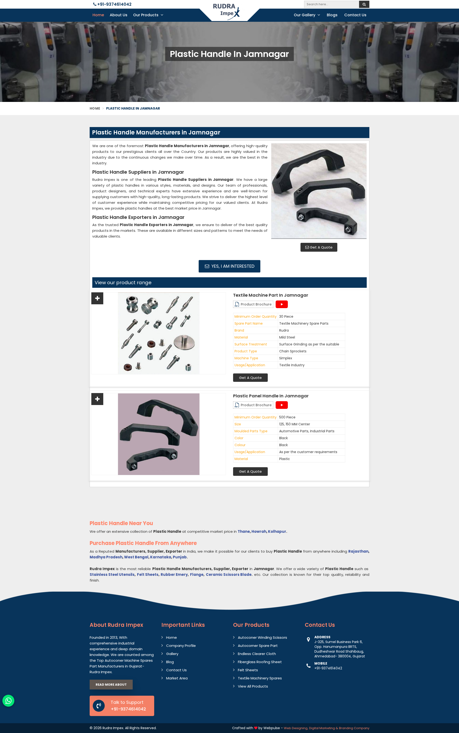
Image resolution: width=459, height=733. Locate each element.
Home (98, 15)
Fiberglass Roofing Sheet (260, 661)
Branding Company (354, 728)
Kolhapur (277, 531)
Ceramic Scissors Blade (228, 574)
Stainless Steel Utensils (112, 574)
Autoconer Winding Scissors (262, 637)
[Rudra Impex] (229, 15)
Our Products (146, 15)
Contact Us (355, 15)
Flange (196, 574)
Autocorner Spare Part (258, 645)
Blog (170, 661)
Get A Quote (321, 247)
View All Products (253, 686)
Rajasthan (358, 551)
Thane (244, 531)
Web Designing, (296, 728)
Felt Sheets (147, 574)
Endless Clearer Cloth (257, 653)
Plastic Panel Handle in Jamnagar (271, 396)
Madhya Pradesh (106, 557)
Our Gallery (305, 15)
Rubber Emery (174, 574)
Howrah (258, 531)
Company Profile (181, 645)
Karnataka (160, 557)
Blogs (332, 15)
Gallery (172, 653)
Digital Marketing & (323, 728)
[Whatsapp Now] (8, 701)
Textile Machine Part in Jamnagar (270, 295)
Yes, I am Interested (232, 266)
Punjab (180, 557)
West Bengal (136, 557)
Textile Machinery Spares (260, 678)
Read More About (111, 684)
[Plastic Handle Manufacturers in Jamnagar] (319, 191)
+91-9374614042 (113, 4)
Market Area (177, 678)
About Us (118, 15)
